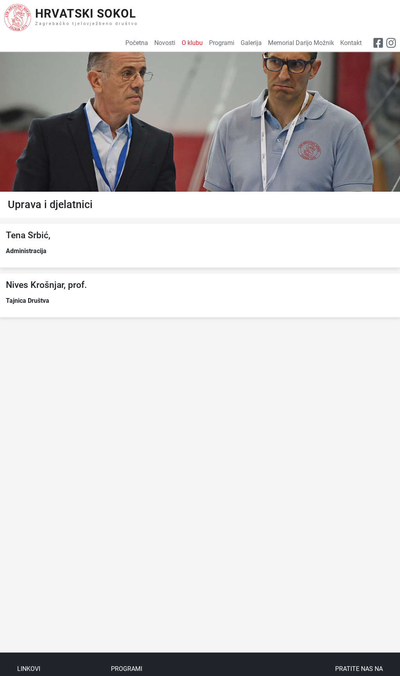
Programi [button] (221, 43)
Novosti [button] (164, 43)
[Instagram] (391, 43)
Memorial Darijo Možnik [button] (301, 43)
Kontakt (351, 43)
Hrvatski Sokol (85, 13)
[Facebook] (378, 43)
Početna (136, 43)
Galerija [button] (251, 43)
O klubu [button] (192, 43)
